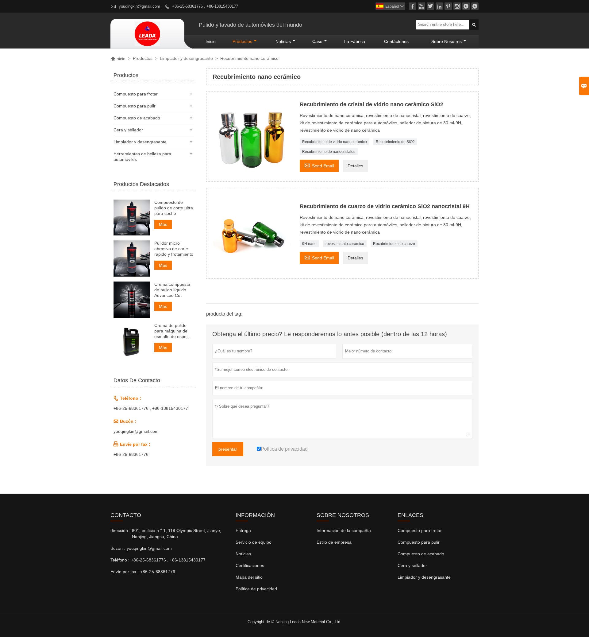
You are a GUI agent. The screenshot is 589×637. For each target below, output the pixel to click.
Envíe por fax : (124, 571)
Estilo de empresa (334, 542)
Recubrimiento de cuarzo (394, 244)
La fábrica (354, 41)
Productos (242, 41)
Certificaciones (250, 565)
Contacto (125, 515)
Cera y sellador (128, 129)
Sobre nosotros (446, 41)
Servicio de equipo (253, 542)
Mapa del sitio (249, 577)
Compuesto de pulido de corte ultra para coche (173, 208)
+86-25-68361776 (131, 454)
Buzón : (117, 548)
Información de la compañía (344, 530)
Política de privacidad (256, 588)
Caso (317, 41)
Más (163, 224)
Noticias (243, 553)
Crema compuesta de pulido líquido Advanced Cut (172, 290)
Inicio (211, 41)
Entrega (243, 530)
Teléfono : (119, 559)
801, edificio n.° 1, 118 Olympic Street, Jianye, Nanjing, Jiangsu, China (176, 533)
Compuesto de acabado (137, 117)
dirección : (120, 530)
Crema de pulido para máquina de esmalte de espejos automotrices (173, 331)
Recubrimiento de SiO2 (395, 142)
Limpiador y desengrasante (186, 58)
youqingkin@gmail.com (139, 6)
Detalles (355, 165)
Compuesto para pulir (135, 105)
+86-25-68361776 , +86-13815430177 (205, 6)
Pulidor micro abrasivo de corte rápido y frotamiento (173, 249)
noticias (283, 41)
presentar (227, 449)
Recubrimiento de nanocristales (328, 152)
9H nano (309, 244)
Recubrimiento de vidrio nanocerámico (334, 142)
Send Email (319, 165)
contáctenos (396, 41)
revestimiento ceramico (344, 244)
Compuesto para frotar (136, 93)
